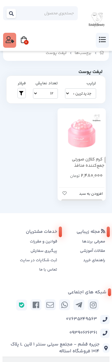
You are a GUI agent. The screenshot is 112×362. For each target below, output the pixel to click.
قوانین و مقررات (43, 241)
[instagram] (93, 304)
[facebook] (35, 304)
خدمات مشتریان (41, 231)
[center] (11, 13)
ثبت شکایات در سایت (38, 260)
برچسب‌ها (83, 53)
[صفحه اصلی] (102, 53)
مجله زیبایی (89, 231)
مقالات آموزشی (92, 251)
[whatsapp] (64, 304)
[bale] (21, 305)
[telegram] (78, 304)
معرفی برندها (93, 241)
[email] (50, 304)
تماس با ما (48, 270)
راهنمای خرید (94, 260)
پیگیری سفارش (43, 251)
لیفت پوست (56, 53)
